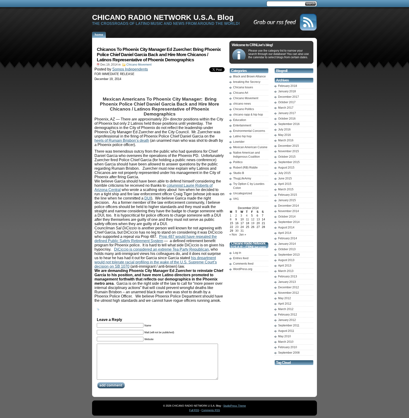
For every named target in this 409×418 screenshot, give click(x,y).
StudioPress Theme (234, 405)
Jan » (242, 234)
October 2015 (287, 156)
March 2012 (285, 309)
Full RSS (194, 410)
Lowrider (239, 141)
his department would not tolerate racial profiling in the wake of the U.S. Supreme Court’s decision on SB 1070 (155, 262)
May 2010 (284, 336)
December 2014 (288, 205)
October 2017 (287, 102)
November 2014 (288, 211)
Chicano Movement (138, 64)
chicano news (242, 103)
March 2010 (285, 341)
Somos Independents (130, 69)
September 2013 (289, 254)
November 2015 (288, 151)
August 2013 (286, 260)
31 (242, 230)
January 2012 (287, 320)
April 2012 (284, 303)
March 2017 (285, 107)
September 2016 (289, 124)
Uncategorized (242, 193)
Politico (238, 162)
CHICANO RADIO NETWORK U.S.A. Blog (163, 17)
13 (258, 219)
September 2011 (288, 325)
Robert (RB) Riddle (245, 167)
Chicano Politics (243, 109)
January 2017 (287, 113)
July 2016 (284, 129)
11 (247, 219)
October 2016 (287, 118)
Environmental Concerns (249, 131)
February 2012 (287, 314)
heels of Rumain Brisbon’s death (121, 140)
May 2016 (284, 135)
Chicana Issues (243, 87)
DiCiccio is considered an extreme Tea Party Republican (161, 249)
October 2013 (287, 249)
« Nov (233, 234)
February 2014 (287, 238)
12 (252, 219)
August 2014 (286, 227)
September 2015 (289, 162)
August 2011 (286, 331)
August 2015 (286, 167)
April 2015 (284, 184)
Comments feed (243, 263)
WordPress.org (242, 269)
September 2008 (289, 352)
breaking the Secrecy (246, 82)
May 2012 (284, 298)
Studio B (238, 173)
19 (252, 223)
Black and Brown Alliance (249, 76)
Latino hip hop (242, 136)
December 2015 (288, 145)
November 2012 (288, 292)
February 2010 (287, 347)
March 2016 (285, 140)
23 (237, 227)
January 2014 (287, 243)
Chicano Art (240, 92)
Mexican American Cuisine (250, 147)
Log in (237, 252)
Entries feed (241, 258)
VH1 (236, 198)
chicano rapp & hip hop (248, 114)
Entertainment (242, 125)
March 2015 (285, 189)
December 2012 (288, 287)
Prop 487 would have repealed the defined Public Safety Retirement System (155, 239)
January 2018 (287, 91)
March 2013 (285, 271)
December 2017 (288, 96)
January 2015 (287, 200)
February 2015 (287, 194)
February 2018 (287, 86)
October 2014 (287, 216)
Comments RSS (210, 410)
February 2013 (287, 276)
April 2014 (284, 233)
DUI (147, 198)
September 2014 (289, 222)
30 (237, 230)
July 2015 (284, 173)
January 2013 (287, 282)
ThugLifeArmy (242, 178)
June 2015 (285, 178)
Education (239, 120)
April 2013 (284, 265)
